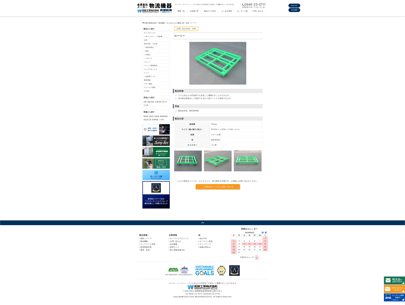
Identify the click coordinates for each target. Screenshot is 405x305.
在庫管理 (158, 102)
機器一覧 (181, 11)
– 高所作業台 (149, 47)
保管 (145, 102)
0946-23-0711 (255, 4)
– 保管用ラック (149, 76)
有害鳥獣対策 (146, 247)
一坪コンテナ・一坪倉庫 (153, 36)
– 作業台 (147, 55)
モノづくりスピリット (179, 238)
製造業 (146, 116)
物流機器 (162, 23)
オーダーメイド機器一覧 (175, 23)
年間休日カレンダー (247, 257)
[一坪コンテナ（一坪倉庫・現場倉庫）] (156, 156)
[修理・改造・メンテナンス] (156, 133)
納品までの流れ (210, 11)
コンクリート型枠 (147, 244)
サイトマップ (205, 244)
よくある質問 (226, 11)
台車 (187, 23)
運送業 (151, 116)
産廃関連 (155, 119)
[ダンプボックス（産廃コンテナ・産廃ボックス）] (156, 144)
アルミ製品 (148, 84)
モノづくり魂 (242, 11)
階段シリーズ (146, 238)
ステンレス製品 (150, 87)
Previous (263, 233)
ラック (146, 73)
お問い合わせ (258, 11)
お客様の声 (194, 11)
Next (266, 233)
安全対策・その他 (150, 44)
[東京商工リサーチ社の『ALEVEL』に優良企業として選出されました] (156, 207)
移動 (149, 102)
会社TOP (294, 5)
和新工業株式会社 (150, 23)
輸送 (152, 102)
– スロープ (148, 58)
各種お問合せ (205, 247)
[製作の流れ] (156, 179)
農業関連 (147, 80)
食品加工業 (147, 119)
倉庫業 (156, 116)
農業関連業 (164, 116)
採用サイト (174, 247)
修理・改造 (145, 250)
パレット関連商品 (150, 65)
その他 (146, 91)
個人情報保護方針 (177, 250)
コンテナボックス (150, 69)
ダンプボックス (150, 33)
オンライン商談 (206, 241)
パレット (147, 62)
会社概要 (294, 10)
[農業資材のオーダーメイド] (156, 167)
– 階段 (146, 51)
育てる (164, 102)
